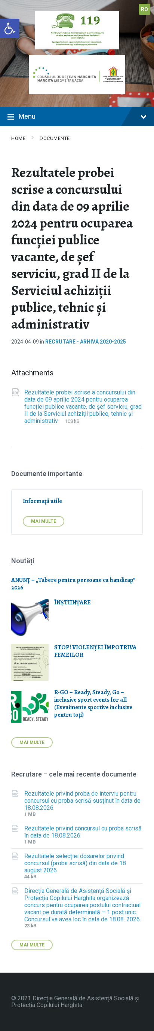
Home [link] (18, 138)
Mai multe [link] (43, 521)
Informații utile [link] (42, 501)
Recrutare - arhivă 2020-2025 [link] (85, 342)
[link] (9, 28)
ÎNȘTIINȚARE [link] (72, 602)
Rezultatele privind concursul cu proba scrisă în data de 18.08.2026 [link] (83, 832)
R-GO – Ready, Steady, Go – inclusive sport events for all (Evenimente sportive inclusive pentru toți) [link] (93, 703)
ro (144, 9)
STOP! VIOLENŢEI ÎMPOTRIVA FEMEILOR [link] (95, 651)
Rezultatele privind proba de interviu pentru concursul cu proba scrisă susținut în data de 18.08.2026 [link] (82, 800)
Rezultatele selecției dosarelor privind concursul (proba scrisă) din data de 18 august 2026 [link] (75, 863)
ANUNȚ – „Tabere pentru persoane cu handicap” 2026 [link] (73, 584)
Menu (27, 116)
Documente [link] (55, 138)
